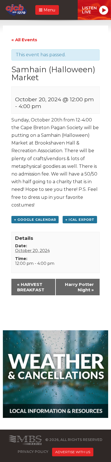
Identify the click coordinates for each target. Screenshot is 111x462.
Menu (48, 10)
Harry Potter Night (79, 287)
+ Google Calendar (35, 220)
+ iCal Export (79, 220)
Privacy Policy (33, 452)
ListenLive (89, 10)
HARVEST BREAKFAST (30, 287)
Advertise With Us (72, 452)
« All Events (24, 39)
